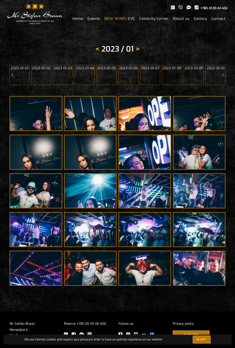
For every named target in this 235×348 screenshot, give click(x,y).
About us (181, 18)
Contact (218, 18)
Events (93, 18)
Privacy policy (183, 323)
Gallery (200, 18)
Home (77, 18)
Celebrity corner (153, 18)
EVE (119, 18)
